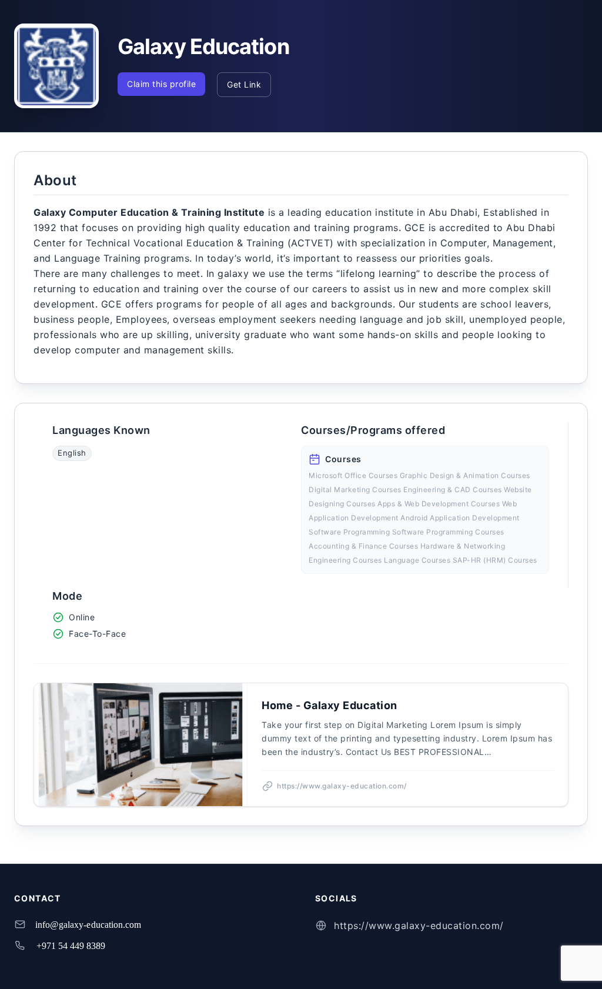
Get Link (244, 84)
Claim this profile (161, 84)
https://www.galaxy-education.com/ (419, 925)
